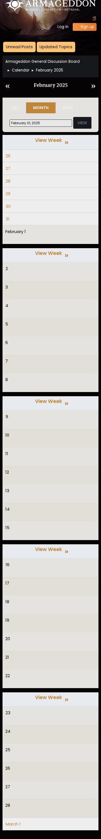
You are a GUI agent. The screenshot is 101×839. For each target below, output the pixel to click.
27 (8, 168)
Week (68, 107)
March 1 (13, 824)
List (15, 107)
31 (8, 219)
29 (8, 194)
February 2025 (51, 85)
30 (8, 206)
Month (41, 107)
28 (8, 181)
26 (8, 156)
